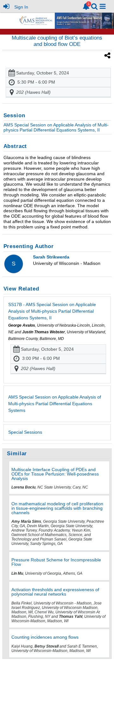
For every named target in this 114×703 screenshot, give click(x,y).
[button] (102, 6)
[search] (94, 6)
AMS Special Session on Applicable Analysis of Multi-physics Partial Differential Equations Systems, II (56, 127)
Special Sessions (25, 432)
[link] (86, 6)
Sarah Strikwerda (51, 256)
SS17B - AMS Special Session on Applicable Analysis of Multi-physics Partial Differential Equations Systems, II (52, 311)
